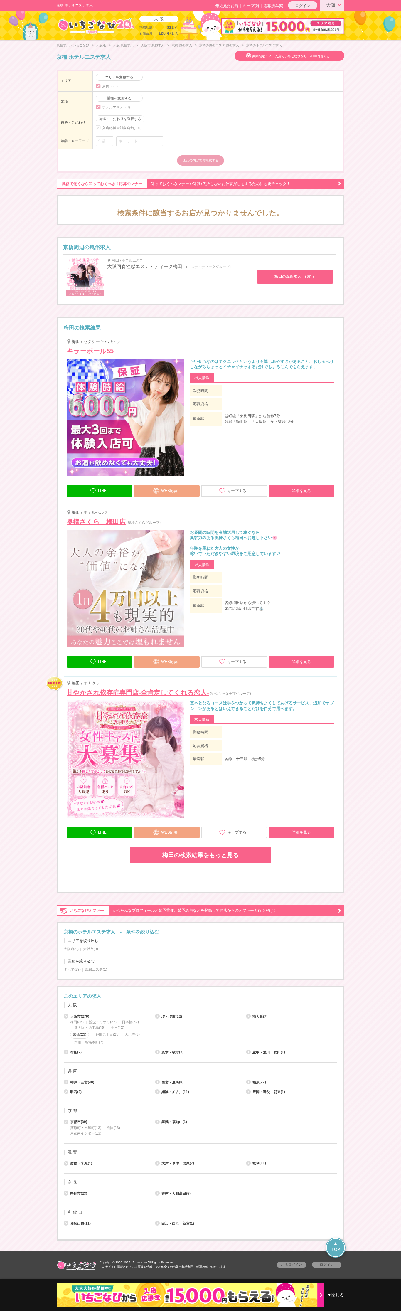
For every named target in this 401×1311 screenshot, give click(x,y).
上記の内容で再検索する (200, 160)
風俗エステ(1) (96, 969)
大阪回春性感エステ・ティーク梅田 (144, 266)
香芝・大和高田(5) (176, 1193)
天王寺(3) (132, 1034)
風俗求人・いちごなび (73, 45)
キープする (236, 491)
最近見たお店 (226, 6)
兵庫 (73, 1071)
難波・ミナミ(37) (103, 1022)
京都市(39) (78, 1122)
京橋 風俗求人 (182, 45)
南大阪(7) (259, 1016)
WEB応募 (169, 491)
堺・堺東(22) (171, 1016)
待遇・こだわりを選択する (120, 119)
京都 (73, 1110)
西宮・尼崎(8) (172, 1082)
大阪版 (101, 45)
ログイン (302, 6)
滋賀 (73, 1152)
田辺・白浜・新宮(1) (177, 1223)
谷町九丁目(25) (107, 1034)
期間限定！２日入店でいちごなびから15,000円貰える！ (292, 56)
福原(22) (259, 1082)
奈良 (73, 1182)
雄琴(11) (259, 1163)
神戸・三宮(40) (82, 1082)
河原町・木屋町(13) (85, 1128)
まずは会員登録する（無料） (200, 982)
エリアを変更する (119, 77)
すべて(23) (72, 969)
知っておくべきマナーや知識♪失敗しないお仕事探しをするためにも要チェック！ (176, 183)
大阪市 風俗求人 (152, 45)
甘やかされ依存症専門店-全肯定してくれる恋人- (138, 692)
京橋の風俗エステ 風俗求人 (219, 45)
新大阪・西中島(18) (89, 1028)
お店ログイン (291, 1265)
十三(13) (117, 1028)
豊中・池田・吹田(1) (268, 1052)
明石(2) (76, 1092)
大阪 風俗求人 (123, 45)
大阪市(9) (90, 949)
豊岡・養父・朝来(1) (268, 1092)
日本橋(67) (130, 1022)
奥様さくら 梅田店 (96, 521)
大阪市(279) (79, 1016)
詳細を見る (301, 491)
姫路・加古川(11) (175, 1092)
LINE (102, 491)
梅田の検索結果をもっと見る (200, 855)
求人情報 (202, 378)
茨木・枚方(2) (172, 1052)
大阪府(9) (71, 949)
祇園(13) (113, 1128)
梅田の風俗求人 (295, 276)
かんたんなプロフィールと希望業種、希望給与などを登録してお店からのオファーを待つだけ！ (173, 910)
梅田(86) (77, 1022)
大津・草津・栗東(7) (177, 1163)
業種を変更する (119, 98)
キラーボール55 (90, 351)
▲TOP (335, 1246)
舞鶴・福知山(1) (174, 1122)
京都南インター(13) (85, 1133)
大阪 (331, 5)
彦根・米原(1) (81, 1163)
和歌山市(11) (80, 1223)
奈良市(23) (78, 1193)
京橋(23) (79, 1034)
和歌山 (76, 1212)
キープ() (251, 6)
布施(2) (76, 1052)
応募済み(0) (273, 6)
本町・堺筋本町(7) (88, 1042)
